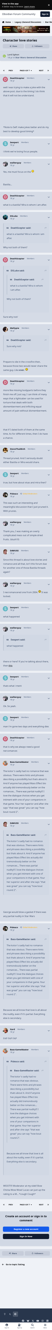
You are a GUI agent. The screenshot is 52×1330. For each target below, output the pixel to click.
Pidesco (14, 493)
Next (41, 70)
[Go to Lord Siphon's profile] (4, 56)
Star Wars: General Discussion (30, 57)
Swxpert (14, 142)
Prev (11, 70)
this (10, 665)
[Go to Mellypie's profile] (5, 329)
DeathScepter (17, 78)
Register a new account (26, 1229)
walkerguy (15, 162)
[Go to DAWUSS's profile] (5, 551)
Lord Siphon (13, 54)
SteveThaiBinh (17, 449)
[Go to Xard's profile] (5, 1030)
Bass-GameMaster (19, 762)
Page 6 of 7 (25, 70)
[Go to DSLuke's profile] (5, 217)
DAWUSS (14, 550)
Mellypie (14, 328)
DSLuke (14, 216)
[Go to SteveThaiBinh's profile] (5, 450)
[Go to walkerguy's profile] (5, 164)
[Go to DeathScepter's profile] (5, 79)
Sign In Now (26, 1236)
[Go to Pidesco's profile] (5, 495)
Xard (12, 1029)
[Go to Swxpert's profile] (5, 143)
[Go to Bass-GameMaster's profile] (5, 763)
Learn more (5, 5)
